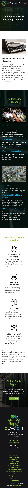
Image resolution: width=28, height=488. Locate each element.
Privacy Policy (17, 485)
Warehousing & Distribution (14, 472)
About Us (14, 474)
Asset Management (14, 459)
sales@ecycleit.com (14, 442)
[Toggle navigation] (25, 3)
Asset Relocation (14, 457)
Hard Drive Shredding (14, 465)
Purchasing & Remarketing (14, 469)
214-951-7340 (14, 440)
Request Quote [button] (14, 398)
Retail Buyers (14, 478)
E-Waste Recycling (14, 461)
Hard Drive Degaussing (14, 467)
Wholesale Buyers (14, 480)
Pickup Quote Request (14, 476)
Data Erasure (14, 463)
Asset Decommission (14, 455)
